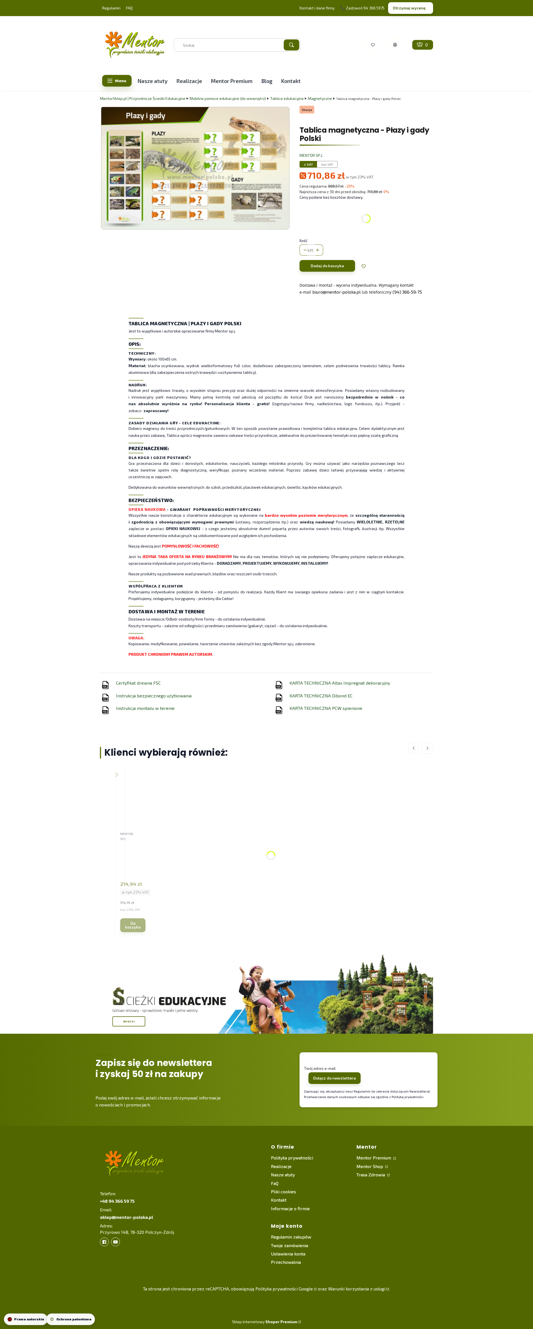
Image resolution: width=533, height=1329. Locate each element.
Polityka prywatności (292, 1157)
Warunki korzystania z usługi (356, 1288)
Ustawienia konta (288, 1253)
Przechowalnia (286, 1262)
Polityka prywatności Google (284, 1288)
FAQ (129, 8)
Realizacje (281, 1166)
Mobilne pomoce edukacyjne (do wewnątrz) (228, 98)
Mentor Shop (370, 1166)
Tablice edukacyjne (287, 98)
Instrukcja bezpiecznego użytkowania (154, 695)
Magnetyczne (320, 98)
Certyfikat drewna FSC (138, 682)
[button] (291, 45)
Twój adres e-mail (320, 1068)
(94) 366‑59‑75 (407, 291)
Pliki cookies (283, 1191)
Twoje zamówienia (289, 1245)
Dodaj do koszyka (327, 265)
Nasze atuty (283, 1174)
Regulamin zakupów (291, 1236)
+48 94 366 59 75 (117, 1201)
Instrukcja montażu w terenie (145, 708)
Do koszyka (133, 925)
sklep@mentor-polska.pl (126, 1217)
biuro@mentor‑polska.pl (336, 291)
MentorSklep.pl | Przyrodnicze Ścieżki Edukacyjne (142, 98)
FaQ (274, 1183)
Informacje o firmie (290, 1208)
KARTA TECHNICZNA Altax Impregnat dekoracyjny (340, 682)
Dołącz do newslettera (334, 1078)
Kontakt (278, 1199)
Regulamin (111, 8)
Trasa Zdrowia (371, 1174)
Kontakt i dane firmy (317, 8)
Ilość (304, 240)
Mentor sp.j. (311, 155)
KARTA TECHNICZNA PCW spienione (326, 708)
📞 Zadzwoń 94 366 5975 (362, 8)
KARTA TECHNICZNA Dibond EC (321, 695)
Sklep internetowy (264, 1321)
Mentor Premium (374, 1157)
